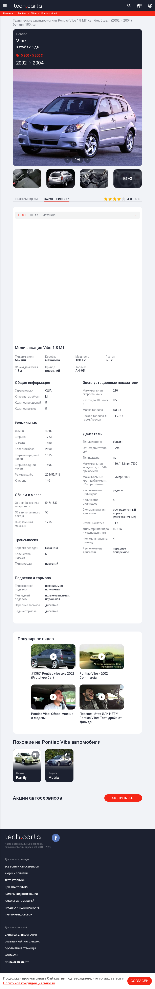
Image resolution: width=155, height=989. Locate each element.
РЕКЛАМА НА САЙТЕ (17, 962)
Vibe (33, 13)
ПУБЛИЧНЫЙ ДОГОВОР (18, 914)
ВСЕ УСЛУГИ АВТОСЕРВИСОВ (22, 866)
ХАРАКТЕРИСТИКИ (56, 199)
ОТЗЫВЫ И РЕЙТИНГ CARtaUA (22, 941)
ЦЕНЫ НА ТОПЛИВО (16, 887)
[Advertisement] (45, 280)
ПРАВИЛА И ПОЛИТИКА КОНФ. (22, 907)
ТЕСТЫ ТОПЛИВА (15, 880)
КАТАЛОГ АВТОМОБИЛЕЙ (19, 901)
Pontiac (22, 13)
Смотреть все (122, 798)
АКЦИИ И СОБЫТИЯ (16, 873)
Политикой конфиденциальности (29, 983)
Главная (8, 13)
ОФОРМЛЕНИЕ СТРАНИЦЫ (20, 948)
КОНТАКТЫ (11, 955)
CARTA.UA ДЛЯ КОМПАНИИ (21, 934)
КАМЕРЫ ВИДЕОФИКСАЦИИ (21, 894)
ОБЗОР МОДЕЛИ (26, 199)
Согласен (140, 981)
